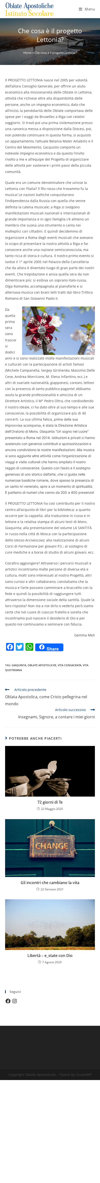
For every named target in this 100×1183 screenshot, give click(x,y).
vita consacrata (69, 665)
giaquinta (19, 665)
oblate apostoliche (42, 665)
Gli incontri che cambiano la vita (50, 882)
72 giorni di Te (50, 802)
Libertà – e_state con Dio (50, 955)
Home (27, 53)
